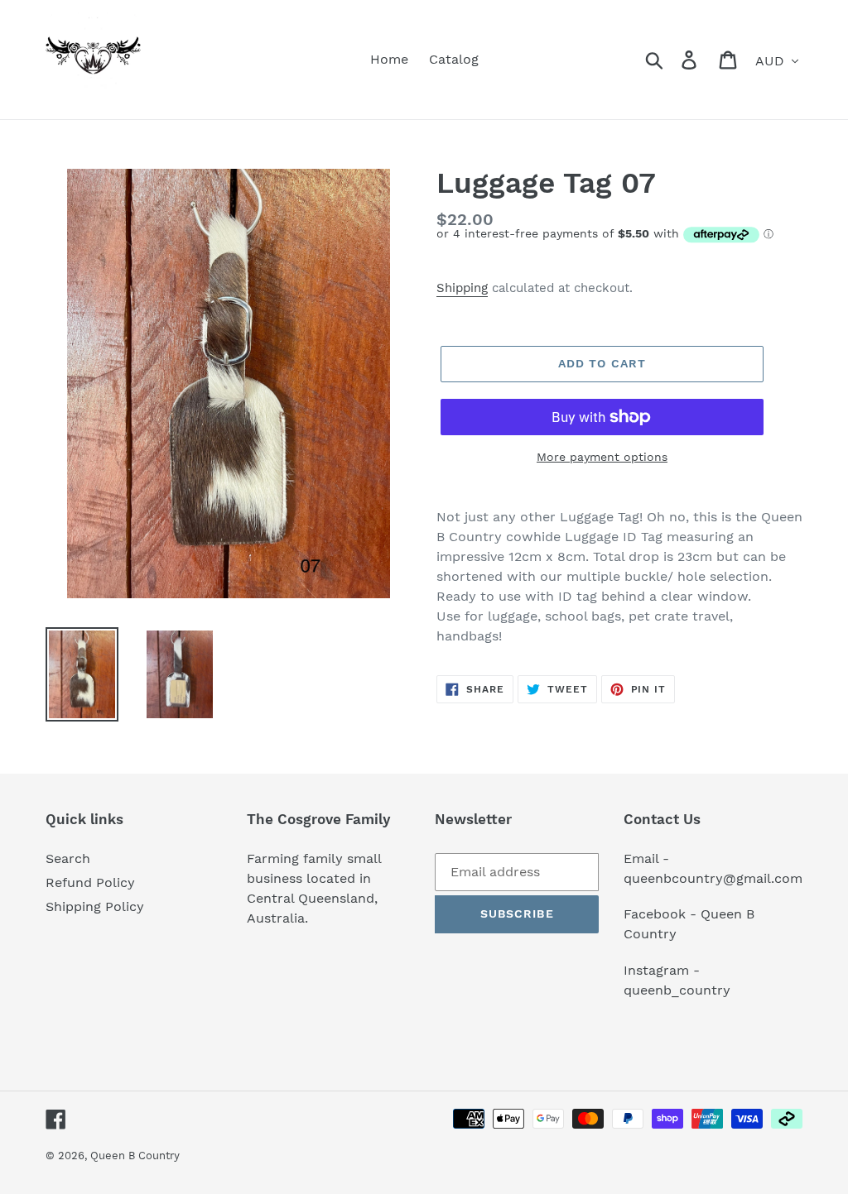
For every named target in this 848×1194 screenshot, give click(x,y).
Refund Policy (90, 882)
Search (68, 858)
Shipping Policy (95, 906)
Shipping (462, 288)
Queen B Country (135, 1155)
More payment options (602, 456)
